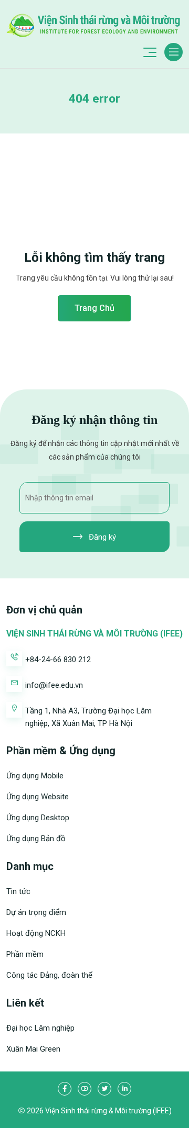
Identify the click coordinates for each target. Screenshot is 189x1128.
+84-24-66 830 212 (58, 659)
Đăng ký (101, 537)
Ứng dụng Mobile (35, 775)
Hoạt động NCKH (36, 933)
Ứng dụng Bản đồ (36, 838)
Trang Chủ (94, 308)
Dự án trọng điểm (36, 912)
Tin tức (18, 891)
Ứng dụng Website (37, 796)
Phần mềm (25, 954)
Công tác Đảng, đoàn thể (49, 975)
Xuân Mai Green (33, 1049)
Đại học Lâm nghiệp (40, 1028)
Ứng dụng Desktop (37, 817)
